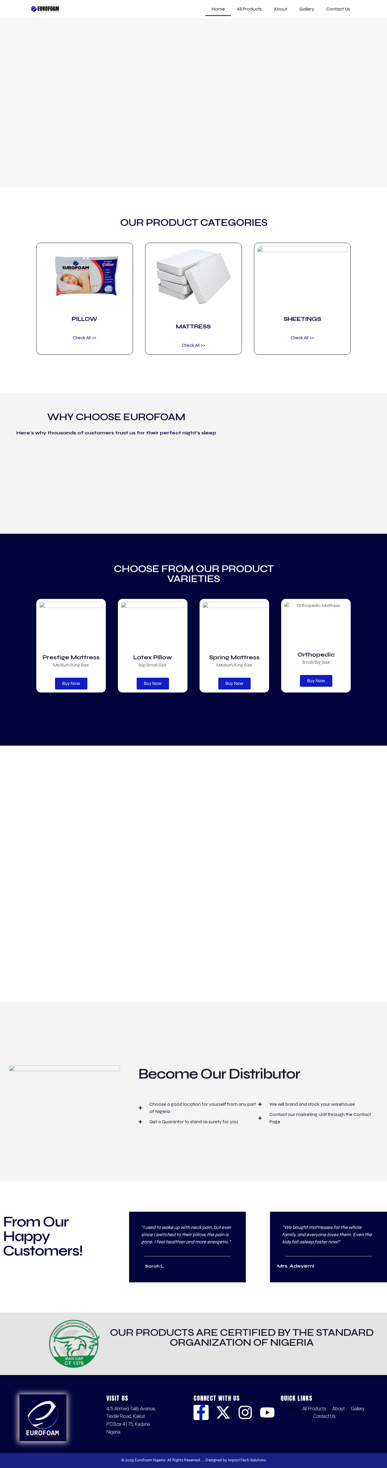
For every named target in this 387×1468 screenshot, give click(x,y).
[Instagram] (245, 1412)
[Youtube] (267, 1412)
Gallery (306, 9)
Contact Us (338, 9)
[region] (193, 110)
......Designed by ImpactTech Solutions (233, 1460)
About (280, 9)
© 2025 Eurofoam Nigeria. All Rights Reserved (160, 1460)
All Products (249, 9)
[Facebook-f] (201, 1412)
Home (218, 9)
